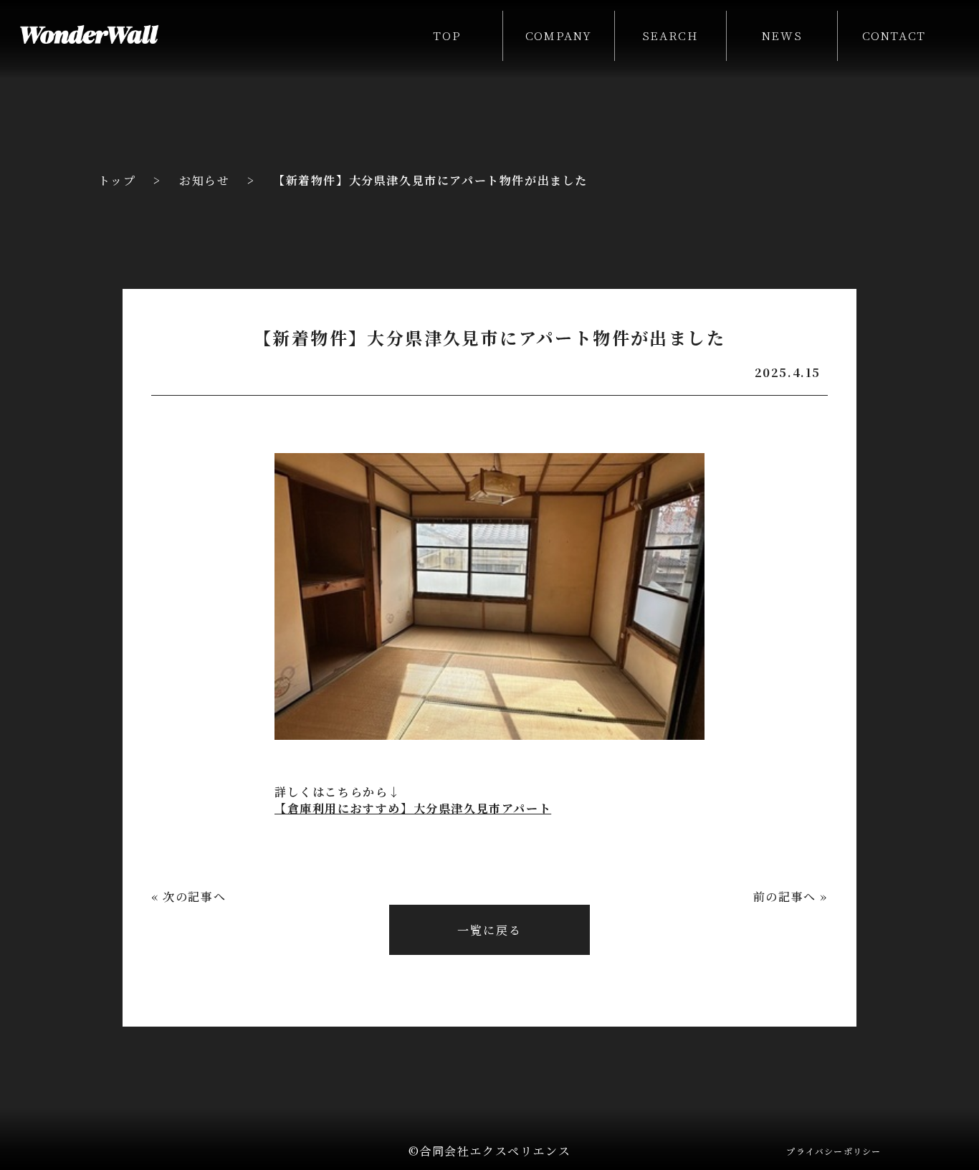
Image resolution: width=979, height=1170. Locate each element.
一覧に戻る (489, 930)
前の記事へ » (790, 896)
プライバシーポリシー (833, 1151)
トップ (117, 180)
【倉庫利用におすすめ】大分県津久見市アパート (412, 808)
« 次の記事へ (188, 896)
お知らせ (204, 180)
